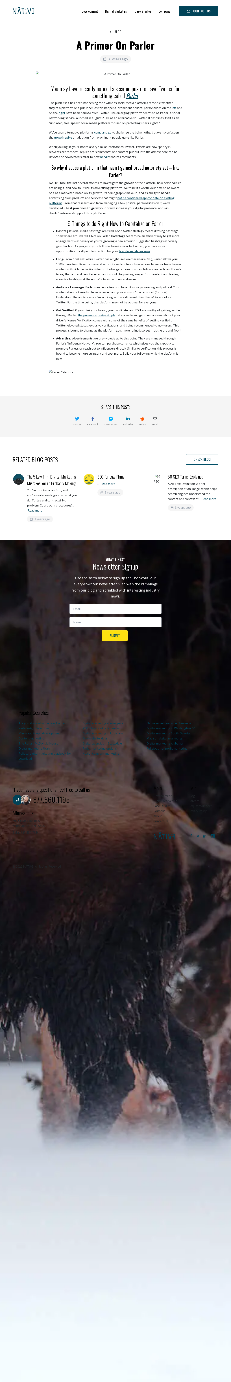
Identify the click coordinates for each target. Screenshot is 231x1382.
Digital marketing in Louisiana (102, 733)
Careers (194, 801)
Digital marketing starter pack (102, 723)
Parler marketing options (99, 748)
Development (90, 11)
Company (164, 11)
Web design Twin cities (34, 728)
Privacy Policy (198, 811)
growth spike (63, 137)
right (61, 113)
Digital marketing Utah (34, 748)
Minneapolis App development (39, 733)
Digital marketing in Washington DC (171, 728)
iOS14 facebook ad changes (101, 728)
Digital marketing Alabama (165, 743)
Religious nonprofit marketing (167, 748)
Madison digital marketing (164, 738)
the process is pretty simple (96, 315)
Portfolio (159, 811)
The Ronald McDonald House (38, 743)
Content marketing (31, 738)
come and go (103, 132)
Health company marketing (100, 754)
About (157, 816)
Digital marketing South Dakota (168, 733)
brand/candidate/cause (134, 251)
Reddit (104, 157)
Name (116, 620)
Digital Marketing (116, 11)
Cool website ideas (95, 738)
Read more (35, 510)
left (174, 108)
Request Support (200, 806)
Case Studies (143, 11)
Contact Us (160, 821)
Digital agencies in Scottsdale (102, 743)
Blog (192, 796)
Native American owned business (169, 723)
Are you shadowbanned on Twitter (42, 723)
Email (116, 606)
